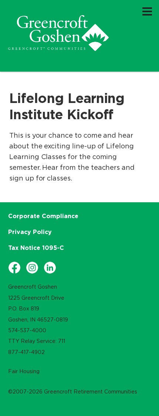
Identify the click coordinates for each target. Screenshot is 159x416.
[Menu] (147, 11)
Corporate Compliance (43, 216)
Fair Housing (24, 371)
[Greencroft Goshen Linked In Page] (50, 268)
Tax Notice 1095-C (36, 247)
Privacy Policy (30, 231)
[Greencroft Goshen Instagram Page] (32, 268)
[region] (58, 33)
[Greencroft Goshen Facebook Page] (14, 268)
